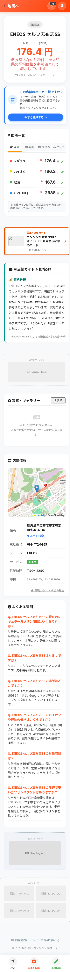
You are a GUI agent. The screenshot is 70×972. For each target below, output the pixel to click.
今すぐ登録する (34, 117)
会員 (31, 147)
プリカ (45, 147)
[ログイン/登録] (62, 6)
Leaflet (40, 515)
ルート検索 (37, 536)
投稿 (59, 400)
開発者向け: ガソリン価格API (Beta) (37, 940)
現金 (16, 147)
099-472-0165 (37, 544)
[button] (36, 489)
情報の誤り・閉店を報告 (49, 590)
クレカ (60, 147)
